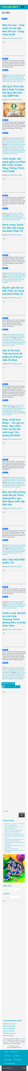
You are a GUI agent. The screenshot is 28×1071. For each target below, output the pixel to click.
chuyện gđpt (20, 605)
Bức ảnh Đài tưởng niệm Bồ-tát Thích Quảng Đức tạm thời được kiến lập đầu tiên (13, 498)
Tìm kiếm (5, 811)
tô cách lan (14, 344)
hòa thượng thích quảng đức (17, 677)
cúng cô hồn (18, 79)
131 (15, 686)
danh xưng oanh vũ (17, 276)
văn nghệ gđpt (11, 482)
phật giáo (13, 550)
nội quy (10, 149)
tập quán (7, 408)
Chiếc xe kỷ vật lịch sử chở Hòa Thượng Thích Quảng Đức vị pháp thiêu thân (14, 619)
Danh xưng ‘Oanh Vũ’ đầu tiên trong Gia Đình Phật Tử (13, 227)
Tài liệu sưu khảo (10, 142)
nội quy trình (13, 152)
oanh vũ (4, 279)
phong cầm (5, 340)
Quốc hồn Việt (13, 1051)
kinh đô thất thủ (21, 413)
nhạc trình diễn (6, 487)
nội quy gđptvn (14, 150)
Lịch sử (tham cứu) (11, 141)
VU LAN (22, 75)
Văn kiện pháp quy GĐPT (15, 138)
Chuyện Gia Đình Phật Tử (15, 273)
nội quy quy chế (14, 147)
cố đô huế (16, 410)
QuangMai (19, 38)
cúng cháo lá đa (10, 79)
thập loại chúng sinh (17, 76)
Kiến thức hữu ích (13, 545)
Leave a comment (18, 81)
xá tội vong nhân (16, 78)
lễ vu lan (9, 76)
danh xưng (14, 281)
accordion (19, 339)
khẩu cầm (13, 339)
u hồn (3, 410)
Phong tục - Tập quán (14, 75)
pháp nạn (7, 550)
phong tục (18, 406)
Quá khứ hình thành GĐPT (18, 274)
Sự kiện (6, 1051)
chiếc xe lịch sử (12, 675)
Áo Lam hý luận (17, 1059)
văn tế (23, 408)
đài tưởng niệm (9, 551)
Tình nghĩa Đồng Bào (9, 1063)
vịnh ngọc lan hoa (20, 218)
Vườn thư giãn (7, 1059)
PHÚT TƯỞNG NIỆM (16, 603)
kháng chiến (9, 410)
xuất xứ (9, 276)
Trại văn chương (12, 601)
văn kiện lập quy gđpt (13, 144)
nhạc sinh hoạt (21, 485)
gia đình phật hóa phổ (15, 342)
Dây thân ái (12, 340)
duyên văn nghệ (10, 218)
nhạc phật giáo (12, 485)
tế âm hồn (14, 411)
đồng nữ (20, 278)
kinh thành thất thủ (15, 408)
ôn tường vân (6, 219)
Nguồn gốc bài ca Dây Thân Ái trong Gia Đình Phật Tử (13, 290)
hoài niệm (10, 81)
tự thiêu (19, 550)
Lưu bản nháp (8, 671)
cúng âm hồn (21, 411)
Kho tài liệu (16, 1055)
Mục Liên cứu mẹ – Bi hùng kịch (13, 833)
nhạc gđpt (18, 482)
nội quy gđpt (16, 149)
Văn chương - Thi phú (14, 405)
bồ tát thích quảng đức (11, 553)
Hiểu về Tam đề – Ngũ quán (12, 848)
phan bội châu (10, 216)
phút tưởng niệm (11, 605)
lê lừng (9, 344)
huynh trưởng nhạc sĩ (17, 483)
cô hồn (4, 413)
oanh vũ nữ (18, 279)
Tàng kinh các (7, 1055)
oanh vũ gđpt (14, 278)
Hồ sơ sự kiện (20, 142)
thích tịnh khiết (14, 215)
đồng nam (7, 281)
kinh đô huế (10, 413)
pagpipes (19, 337)
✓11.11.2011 (15, 1069)
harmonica (7, 339)
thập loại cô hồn (6, 78)
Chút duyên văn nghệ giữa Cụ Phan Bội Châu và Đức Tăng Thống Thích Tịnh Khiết (13, 165)
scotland (20, 344)
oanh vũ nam (11, 279)
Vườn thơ (10, 213)
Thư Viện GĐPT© (16, 1067)
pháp (15, 413)
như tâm (12, 606)
